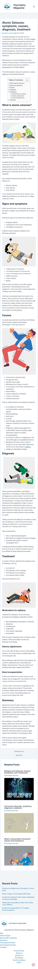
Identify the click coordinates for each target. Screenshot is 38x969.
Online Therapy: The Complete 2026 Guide (16, 894)
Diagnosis (13, 89)
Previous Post (19, 751)
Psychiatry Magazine (20, 6)
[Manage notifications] (33, 964)
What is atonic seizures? (17, 83)
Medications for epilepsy (19, 94)
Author (19, 962)
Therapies (3, 947)
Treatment (13, 92)
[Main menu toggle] (34, 6)
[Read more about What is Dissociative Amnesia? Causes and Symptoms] (19, 856)
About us (19, 953)
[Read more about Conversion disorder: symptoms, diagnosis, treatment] (19, 823)
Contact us (19, 955)
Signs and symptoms (16, 85)
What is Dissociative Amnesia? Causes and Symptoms (17, 840)
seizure (33, 39)
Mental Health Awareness (8, 938)
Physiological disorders (11, 775)
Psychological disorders (8, 945)
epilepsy (28, 447)
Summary (13, 100)
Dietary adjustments (18, 96)
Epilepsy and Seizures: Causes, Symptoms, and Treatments (17, 772)
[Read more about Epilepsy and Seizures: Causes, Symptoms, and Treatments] (19, 789)
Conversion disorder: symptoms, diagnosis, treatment (18, 807)
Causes (12, 87)
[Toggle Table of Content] (26, 80)
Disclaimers (19, 958)
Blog (1, 933)
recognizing (6, 67)
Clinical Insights (5, 935)
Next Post (19, 755)
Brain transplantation (18, 97)
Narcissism (3, 940)
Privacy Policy (19, 951)
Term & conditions (19, 960)
